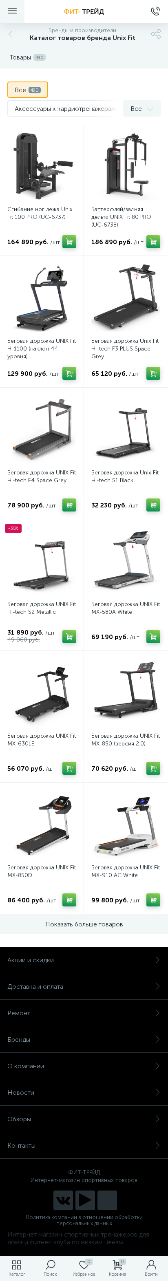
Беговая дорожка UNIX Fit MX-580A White (125, 608)
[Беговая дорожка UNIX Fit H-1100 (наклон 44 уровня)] (41, 297)
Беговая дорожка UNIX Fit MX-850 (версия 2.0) (125, 739)
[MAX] (107, 1200)
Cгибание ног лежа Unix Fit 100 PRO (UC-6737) (40, 213)
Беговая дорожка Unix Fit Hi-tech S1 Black (125, 476)
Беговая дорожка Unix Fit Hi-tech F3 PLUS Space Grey (125, 348)
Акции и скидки (30, 960)
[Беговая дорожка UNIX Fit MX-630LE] (41, 692)
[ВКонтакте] (63, 1200)
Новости (20, 1092)
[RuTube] (85, 1200)
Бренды (18, 1039)
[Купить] (69, 241)
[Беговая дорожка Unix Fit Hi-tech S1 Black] (125, 429)
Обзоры (19, 1119)
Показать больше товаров (84, 924)
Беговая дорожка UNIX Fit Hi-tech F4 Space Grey (41, 476)
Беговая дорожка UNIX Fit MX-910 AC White (125, 871)
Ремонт (18, 1013)
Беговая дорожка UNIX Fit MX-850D (41, 871)
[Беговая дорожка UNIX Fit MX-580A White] (125, 561)
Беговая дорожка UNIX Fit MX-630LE (41, 739)
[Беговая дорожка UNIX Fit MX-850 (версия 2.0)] (125, 692)
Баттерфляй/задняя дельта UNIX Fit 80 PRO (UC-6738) (121, 217)
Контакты (21, 1145)
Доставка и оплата (35, 986)
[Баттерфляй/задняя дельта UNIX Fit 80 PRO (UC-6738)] (125, 166)
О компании (25, 1066)
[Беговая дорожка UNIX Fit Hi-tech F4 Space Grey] (41, 429)
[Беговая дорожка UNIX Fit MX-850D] (41, 824)
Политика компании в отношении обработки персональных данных (84, 1220)
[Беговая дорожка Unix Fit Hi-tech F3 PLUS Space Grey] (125, 297)
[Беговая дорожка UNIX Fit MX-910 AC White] (125, 824)
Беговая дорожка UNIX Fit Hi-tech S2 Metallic (41, 608)
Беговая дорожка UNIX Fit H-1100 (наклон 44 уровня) (41, 348)
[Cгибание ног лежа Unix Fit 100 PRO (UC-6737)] (41, 166)
